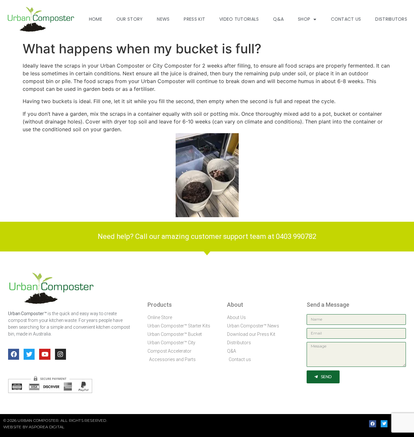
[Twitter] (29, 354)
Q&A (278, 19)
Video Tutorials (239, 19)
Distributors (391, 19)
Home (95, 19)
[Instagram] (60, 354)
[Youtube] (44, 354)
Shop (304, 19)
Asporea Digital (46, 426)
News (163, 19)
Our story (129, 19)
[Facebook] (13, 354)
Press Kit (194, 19)
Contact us (346, 19)
